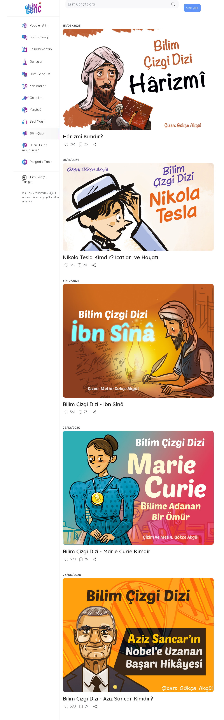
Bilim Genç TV (39, 74)
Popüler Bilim (39, 25)
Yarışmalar (37, 86)
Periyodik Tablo (40, 162)
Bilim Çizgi (36, 133)
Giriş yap (192, 7)
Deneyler (35, 62)
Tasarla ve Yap (40, 49)
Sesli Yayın (37, 121)
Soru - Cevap (39, 37)
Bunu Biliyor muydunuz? (34, 147)
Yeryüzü (35, 110)
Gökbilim (35, 98)
